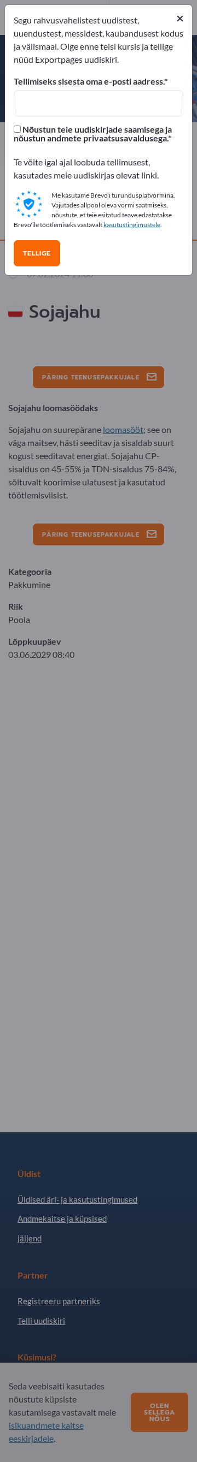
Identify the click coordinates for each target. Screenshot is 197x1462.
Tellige (37, 253)
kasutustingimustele (131, 225)
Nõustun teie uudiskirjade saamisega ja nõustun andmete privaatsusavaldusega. (93, 133)
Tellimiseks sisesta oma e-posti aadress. (89, 81)
